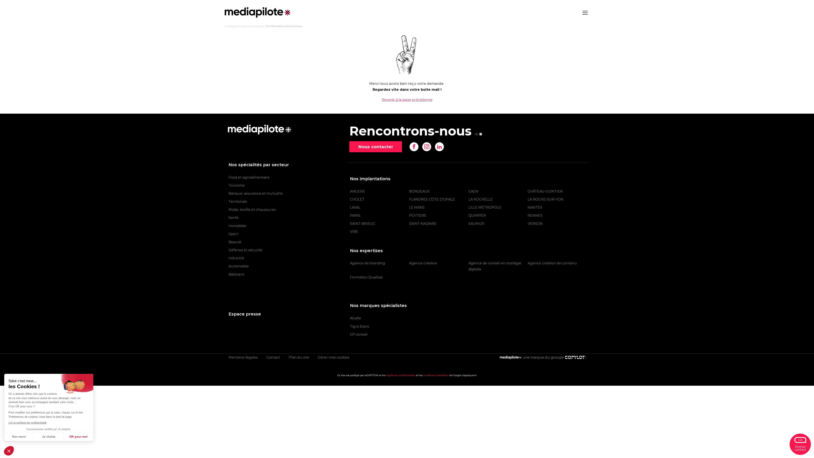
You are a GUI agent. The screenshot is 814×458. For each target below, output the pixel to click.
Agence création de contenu (552, 263)
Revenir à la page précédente (407, 100)
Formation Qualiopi (366, 277)
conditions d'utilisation (436, 375)
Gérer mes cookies (333, 357)
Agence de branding (367, 263)
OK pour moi (78, 436)
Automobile (239, 266)
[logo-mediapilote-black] (257, 12)
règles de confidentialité (400, 375)
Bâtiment (236, 274)
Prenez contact (800, 448)
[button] (9, 451)
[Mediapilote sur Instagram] (426, 146)
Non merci (19, 436)
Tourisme (237, 185)
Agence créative (423, 263)
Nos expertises (366, 250)
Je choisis (48, 436)
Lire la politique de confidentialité (27, 422)
